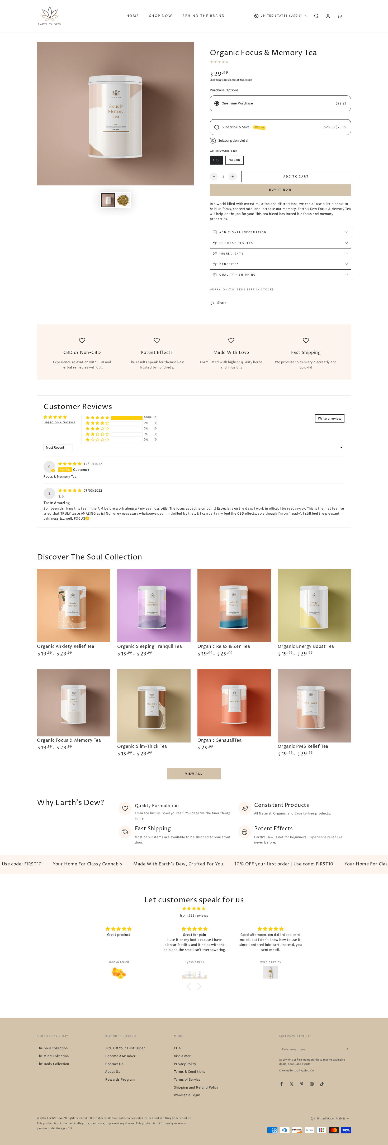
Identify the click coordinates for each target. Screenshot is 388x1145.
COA (177, 1048)
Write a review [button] (330, 418)
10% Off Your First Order (125, 1048)
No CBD (234, 160)
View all (193, 774)
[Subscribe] (348, 1049)
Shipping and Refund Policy (196, 1087)
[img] (70, 463)
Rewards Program (120, 1079)
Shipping (216, 80)
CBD (216, 160)
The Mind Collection (53, 1055)
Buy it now (280, 190)
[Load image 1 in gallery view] (108, 200)
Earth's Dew (54, 1118)
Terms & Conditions (189, 1071)
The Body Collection (53, 1063)
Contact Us (114, 1063)
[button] (316, 16)
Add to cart (296, 176)
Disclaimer (182, 1055)
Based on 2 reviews (59, 422)
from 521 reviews (194, 915)
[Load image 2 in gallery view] (123, 200)
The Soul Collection (52, 1048)
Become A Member (120, 1055)
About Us (112, 1071)
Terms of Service (187, 1079)
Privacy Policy (185, 1063)
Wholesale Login (187, 1095)
